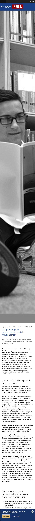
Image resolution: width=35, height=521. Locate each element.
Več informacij (16, 516)
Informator (8, 327)
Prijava (32, 1)
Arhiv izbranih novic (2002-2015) (22, 327)
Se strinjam (6, 516)
